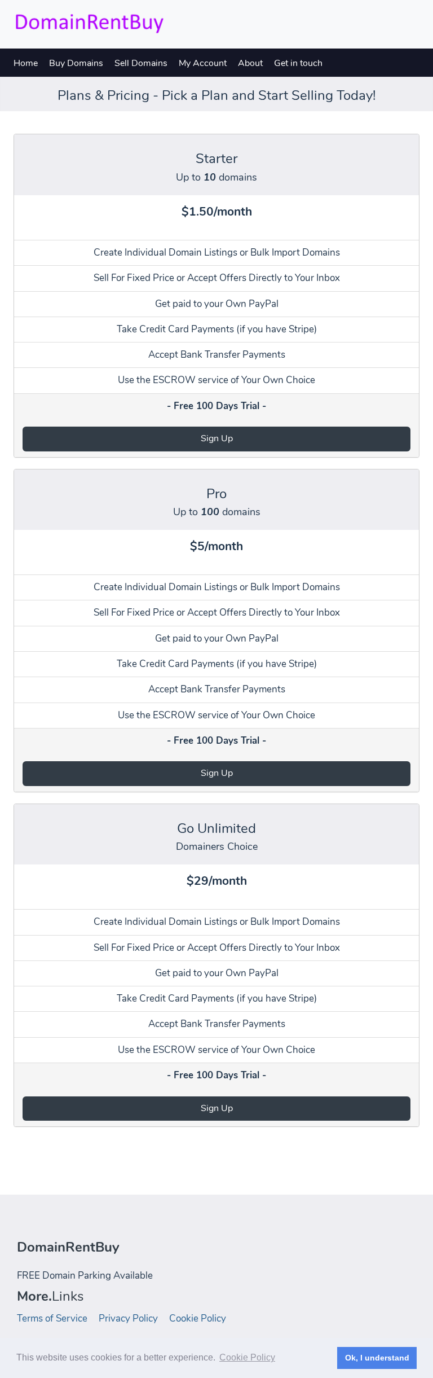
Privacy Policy (128, 1318)
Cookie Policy (197, 1318)
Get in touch (298, 63)
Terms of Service (52, 1318)
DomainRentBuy (68, 1247)
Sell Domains (140, 63)
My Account (203, 63)
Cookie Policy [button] (247, 1357)
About (250, 63)
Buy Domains (76, 63)
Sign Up (217, 438)
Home (26, 63)
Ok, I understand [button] (377, 1357)
